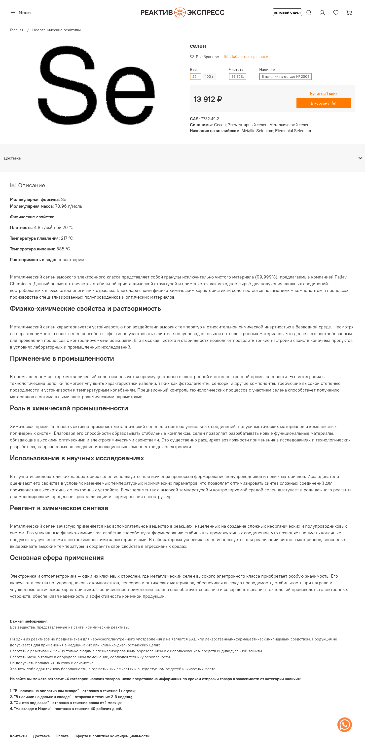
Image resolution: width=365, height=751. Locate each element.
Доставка (41, 735)
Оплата (62, 735)
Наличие (267, 69)
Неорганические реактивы (56, 29)
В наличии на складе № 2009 (285, 76)
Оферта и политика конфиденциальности (111, 735)
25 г (195, 76)
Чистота (236, 69)
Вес (193, 69)
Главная (17, 29)
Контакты (18, 735)
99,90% (237, 76)
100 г (209, 76)
